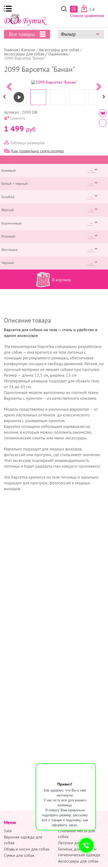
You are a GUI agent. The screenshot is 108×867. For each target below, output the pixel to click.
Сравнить (17, 118)
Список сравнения (87, 15)
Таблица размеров (27, 142)
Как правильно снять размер (37, 150)
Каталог (28, 49)
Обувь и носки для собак (27, 849)
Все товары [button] (22, 34)
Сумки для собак (19, 855)
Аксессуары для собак (59, 49)
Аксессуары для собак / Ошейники (36, 53)
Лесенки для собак (75, 842)
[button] (8, 9)
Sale (8, 830)
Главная (11, 49)
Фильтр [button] (68, 34)
